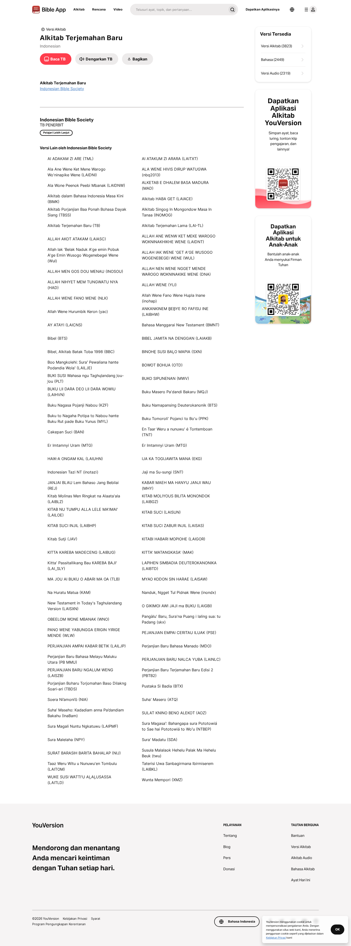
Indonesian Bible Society (62, 88)
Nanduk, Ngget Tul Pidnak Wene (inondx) (179, 592)
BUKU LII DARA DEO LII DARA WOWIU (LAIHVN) (82, 392)
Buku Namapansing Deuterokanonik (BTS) (180, 405)
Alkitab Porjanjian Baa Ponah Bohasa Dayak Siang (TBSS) (87, 212)
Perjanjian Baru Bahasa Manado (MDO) (177, 646)
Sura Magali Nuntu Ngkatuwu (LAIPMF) (83, 726)
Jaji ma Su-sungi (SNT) (162, 472)
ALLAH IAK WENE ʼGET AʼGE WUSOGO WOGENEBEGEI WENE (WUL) (177, 255)
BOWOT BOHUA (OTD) (162, 365)
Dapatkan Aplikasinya (263, 9)
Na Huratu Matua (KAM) (69, 592)
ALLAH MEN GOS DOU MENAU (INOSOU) (85, 271)
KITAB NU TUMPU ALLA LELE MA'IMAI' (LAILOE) (83, 512)
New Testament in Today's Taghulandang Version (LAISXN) (85, 606)
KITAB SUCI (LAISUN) (161, 512)
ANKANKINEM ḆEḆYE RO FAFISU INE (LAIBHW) (175, 311)
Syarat (95, 918)
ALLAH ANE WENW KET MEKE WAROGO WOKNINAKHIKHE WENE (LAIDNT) (178, 239)
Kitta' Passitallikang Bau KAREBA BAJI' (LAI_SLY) (82, 565)
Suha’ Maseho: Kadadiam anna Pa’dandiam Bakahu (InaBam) (86, 713)
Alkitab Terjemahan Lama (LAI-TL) (172, 225)
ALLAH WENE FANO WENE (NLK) (78, 298)
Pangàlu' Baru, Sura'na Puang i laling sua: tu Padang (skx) (181, 619)
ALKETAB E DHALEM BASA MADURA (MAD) (175, 185)
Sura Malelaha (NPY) (66, 739)
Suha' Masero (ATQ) (160, 699)
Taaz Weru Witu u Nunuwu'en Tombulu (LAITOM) (82, 766)
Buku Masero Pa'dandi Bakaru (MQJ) (175, 391)
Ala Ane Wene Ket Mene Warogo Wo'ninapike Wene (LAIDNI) (77, 172)
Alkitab (79, 9)
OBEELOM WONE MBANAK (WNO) (78, 619)
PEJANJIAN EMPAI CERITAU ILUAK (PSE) (179, 632)
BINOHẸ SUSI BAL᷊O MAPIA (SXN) (172, 351)
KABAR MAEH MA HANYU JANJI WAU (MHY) (176, 485)
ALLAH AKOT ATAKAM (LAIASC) (77, 238)
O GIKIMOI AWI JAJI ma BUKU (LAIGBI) (177, 605)
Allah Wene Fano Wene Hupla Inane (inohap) (173, 298)
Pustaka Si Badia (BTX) (162, 686)
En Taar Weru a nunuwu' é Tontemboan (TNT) (177, 432)
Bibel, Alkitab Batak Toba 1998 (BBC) (81, 351)
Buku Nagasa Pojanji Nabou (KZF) (78, 405)
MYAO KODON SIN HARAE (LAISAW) (174, 579)
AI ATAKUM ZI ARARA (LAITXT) (170, 158)
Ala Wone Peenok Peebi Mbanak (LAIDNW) (86, 185)
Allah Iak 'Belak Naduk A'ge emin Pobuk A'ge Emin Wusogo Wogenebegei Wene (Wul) (83, 255)
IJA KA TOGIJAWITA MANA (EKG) (172, 458)
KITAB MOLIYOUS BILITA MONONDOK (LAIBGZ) (176, 499)
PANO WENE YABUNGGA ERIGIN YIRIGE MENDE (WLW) (84, 632)
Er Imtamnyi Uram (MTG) (70, 445)
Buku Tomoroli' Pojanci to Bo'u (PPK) (175, 418)
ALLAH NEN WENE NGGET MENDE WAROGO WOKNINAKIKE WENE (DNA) (176, 271)
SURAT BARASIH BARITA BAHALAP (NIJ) (84, 753)
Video (117, 9)
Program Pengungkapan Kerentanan (59, 924)
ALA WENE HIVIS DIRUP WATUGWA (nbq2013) (174, 172)
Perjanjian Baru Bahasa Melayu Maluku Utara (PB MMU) (82, 659)
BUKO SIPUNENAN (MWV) (165, 378)
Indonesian (50, 46)
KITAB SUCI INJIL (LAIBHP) (72, 525)
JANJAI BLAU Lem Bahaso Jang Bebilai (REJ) (83, 485)
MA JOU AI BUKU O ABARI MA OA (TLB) (84, 579)
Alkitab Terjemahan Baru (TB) (74, 225)
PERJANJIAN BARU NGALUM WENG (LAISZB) (80, 672)
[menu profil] (310, 9)
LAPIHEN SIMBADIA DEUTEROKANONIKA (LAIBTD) (179, 565)
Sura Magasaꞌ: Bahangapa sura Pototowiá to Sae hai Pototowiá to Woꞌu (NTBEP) (179, 726)
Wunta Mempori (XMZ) (162, 779)
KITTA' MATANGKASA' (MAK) (168, 552)
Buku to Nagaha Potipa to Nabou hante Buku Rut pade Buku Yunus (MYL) (83, 418)
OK (337, 929)
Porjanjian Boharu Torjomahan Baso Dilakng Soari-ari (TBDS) (87, 686)
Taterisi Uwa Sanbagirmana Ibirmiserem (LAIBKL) (177, 766)
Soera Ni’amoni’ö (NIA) (68, 699)
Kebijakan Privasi (75, 918)
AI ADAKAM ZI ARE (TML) (71, 158)
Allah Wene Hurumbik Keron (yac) (78, 311)
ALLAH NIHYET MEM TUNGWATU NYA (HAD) (83, 285)
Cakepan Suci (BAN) (66, 432)
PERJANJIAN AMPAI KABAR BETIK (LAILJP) (87, 646)
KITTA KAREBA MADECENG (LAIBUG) (82, 552)
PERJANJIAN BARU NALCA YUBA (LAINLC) (181, 659)
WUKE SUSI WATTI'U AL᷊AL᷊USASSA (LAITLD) (79, 779)
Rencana (99, 9)
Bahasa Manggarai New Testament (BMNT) (180, 324)
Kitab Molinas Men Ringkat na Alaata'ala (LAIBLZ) (84, 499)
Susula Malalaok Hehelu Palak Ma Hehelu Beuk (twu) (179, 753)
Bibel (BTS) (58, 338)
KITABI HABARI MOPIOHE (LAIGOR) (173, 539)
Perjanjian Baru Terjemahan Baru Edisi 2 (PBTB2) (177, 672)
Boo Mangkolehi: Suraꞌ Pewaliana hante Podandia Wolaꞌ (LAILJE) (83, 365)
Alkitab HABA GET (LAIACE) (167, 198)
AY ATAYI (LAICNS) (65, 324)
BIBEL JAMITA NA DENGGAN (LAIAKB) (177, 338)
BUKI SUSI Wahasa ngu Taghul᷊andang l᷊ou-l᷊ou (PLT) (86, 378)
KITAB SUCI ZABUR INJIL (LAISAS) (173, 525)
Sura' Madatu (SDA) (159, 739)
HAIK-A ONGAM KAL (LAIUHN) (75, 458)
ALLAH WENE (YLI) (159, 284)
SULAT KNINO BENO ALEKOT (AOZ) (174, 712)
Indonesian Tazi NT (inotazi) (73, 472)
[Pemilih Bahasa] (292, 9)
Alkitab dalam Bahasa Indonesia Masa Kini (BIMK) (85, 199)
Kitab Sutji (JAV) (62, 539)
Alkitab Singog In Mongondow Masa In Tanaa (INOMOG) (177, 212)
